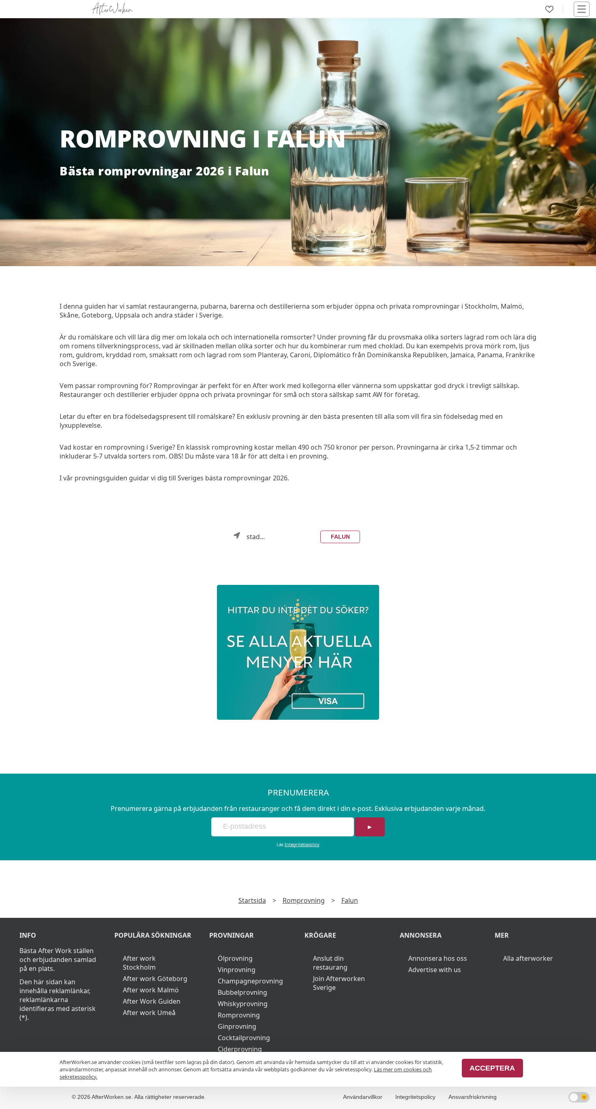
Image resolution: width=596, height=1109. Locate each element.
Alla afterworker (528, 958)
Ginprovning (237, 1026)
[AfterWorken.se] (298, 652)
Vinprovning (236, 969)
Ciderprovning (240, 1049)
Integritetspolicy (302, 844)
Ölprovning (235, 958)
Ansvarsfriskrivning (472, 1097)
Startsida (252, 900)
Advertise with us (434, 969)
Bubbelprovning (242, 992)
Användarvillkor (362, 1097)
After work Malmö (151, 989)
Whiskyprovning (243, 1003)
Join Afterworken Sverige (339, 983)
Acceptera (492, 1068)
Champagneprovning (250, 981)
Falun (340, 536)
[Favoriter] (549, 9)
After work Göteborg (155, 978)
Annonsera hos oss (437, 958)
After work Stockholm (139, 963)
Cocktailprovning (244, 1037)
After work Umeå (149, 1012)
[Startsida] (112, 9)
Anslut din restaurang (330, 963)
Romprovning (304, 900)
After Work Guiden (151, 1001)
